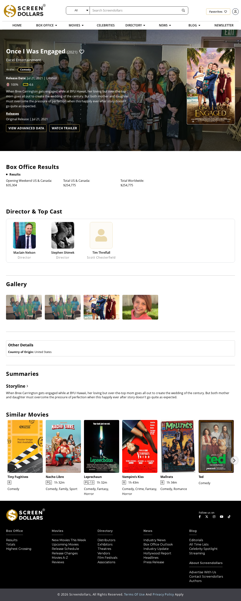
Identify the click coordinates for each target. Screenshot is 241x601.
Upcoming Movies (65, 544)
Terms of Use (134, 594)
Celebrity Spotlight (203, 549)
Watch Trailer (64, 128)
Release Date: (16, 78)
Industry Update (156, 549)
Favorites (216, 11)
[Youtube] (221, 517)
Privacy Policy (163, 594)
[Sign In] (235, 11)
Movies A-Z (60, 557)
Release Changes (65, 553)
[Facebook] (200, 517)
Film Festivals (107, 557)
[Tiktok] (229, 517)
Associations (106, 562)
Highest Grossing (18, 549)
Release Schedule (65, 549)
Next (234, 460)
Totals (10, 544)
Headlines (150, 557)
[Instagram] (214, 517)
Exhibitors (105, 544)
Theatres (104, 549)
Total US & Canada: (76, 181)
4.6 (31, 84)
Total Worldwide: (132, 181)
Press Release (153, 562)
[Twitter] (206, 516)
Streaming (197, 553)
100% (14, 84)
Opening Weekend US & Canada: (29, 181)
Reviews (58, 562)
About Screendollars (206, 563)
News (147, 531)
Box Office (14, 531)
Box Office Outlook (158, 544)
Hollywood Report (157, 553)
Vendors (104, 553)
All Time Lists (198, 544)
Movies (57, 531)
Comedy (25, 69)
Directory (105, 531)
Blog (193, 531)
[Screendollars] (24, 10)
